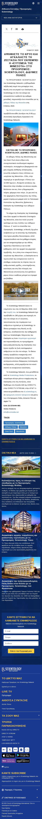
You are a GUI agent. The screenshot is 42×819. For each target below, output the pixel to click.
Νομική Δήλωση (7, 816)
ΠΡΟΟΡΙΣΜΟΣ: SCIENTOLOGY (22, 110)
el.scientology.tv (30, 392)
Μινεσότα (23, 427)
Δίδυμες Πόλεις (10, 427)
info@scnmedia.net (11, 412)
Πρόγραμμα (6, 695)
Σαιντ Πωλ (9, 431)
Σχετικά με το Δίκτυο (9, 687)
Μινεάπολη (20, 431)
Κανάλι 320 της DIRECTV (10, 730)
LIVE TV (7, 691)
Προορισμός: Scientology (14, 423)
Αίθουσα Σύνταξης (10, 9)
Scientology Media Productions (22, 375)
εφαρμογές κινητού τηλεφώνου (18, 395)
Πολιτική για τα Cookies (9, 811)
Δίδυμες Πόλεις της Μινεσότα (15, 103)
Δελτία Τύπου (6, 704)
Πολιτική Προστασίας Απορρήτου (12, 813)
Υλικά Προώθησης (8, 709)
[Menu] (38, 3)
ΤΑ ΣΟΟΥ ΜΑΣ (10, 715)
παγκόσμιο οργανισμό (27, 338)
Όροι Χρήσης (6, 808)
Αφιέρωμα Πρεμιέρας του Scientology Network (18, 682)
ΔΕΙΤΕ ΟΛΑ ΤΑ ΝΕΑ (27, 453)
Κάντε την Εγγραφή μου (21, 651)
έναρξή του (11, 312)
